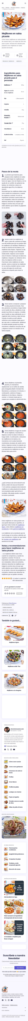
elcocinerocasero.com (17, 729)
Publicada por (9, 603)
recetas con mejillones (11, 539)
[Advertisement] (14, 707)
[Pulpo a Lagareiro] (14, 827)
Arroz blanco (13, 782)
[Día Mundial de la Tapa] (14, 888)
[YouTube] (14, 749)
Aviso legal (17, 1016)
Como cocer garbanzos (16, 766)
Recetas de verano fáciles (10, 612)
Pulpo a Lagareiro (10, 835)
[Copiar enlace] (15, 615)
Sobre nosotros (5, 1005)
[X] (5, 1000)
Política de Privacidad (20, 974)
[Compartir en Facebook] (12, 615)
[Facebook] (5, 749)
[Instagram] (11, 749)
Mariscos (19, 61)
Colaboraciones (13, 1005)
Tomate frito (7, 123)
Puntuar (19, 593)
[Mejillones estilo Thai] (14, 659)
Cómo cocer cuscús (15, 761)
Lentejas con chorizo (15, 792)
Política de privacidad (10, 1016)
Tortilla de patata (14, 787)
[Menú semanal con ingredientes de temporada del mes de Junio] (14, 906)
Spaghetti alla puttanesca (16, 854)
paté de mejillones (19, 529)
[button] (3, 3)
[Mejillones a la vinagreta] (14, 683)
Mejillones (7, 85)
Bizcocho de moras (14, 869)
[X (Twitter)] (8, 749)
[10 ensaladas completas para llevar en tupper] (14, 927)
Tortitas (11, 777)
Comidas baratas (7, 607)
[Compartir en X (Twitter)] (9, 615)
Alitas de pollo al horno (16, 807)
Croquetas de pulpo (15, 859)
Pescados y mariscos (8, 61)
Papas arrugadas (14, 797)
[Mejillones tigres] (14, 635)
